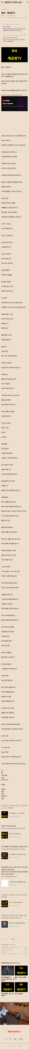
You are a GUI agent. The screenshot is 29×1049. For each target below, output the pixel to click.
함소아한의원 (6, 27)
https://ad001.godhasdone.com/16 (13, 849)
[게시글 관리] (8, 939)
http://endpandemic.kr (9, 876)
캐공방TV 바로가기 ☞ (14, 1031)
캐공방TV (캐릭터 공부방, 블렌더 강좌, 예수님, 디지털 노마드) (14, 2)
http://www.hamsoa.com (9, 24)
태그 (10, 1039)
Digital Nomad (5, 944)
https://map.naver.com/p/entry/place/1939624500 (13, 35)
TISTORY (15, 1046)
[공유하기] (6, 939)
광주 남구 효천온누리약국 (10, 38)
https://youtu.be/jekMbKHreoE (11, 95)
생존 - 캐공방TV (4, 952)
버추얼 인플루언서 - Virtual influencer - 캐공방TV (10, 947)
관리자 (19, 1046)
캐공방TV (21, 1039)
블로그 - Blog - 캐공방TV (6, 948)
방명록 (15, 1039)
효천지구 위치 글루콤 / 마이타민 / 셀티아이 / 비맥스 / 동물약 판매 (14, 40)
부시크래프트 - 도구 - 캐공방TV (7, 950)
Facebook (14, 1034)
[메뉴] (2, 2)
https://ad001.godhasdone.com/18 (13, 828)
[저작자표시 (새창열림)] (16, 939)
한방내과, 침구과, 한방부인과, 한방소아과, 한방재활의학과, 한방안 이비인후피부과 (14, 29)
